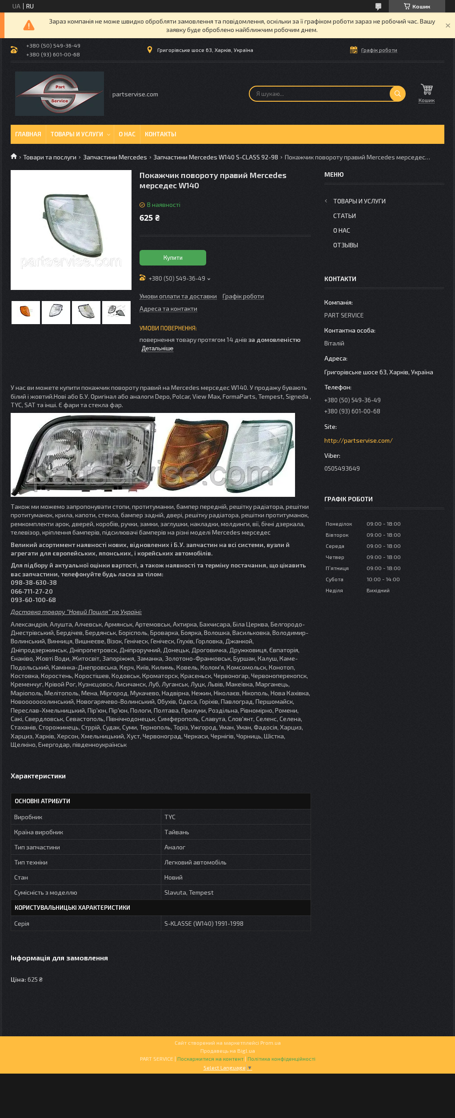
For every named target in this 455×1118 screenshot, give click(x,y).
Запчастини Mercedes (115, 157)
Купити (173, 257)
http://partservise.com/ (358, 440)
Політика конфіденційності (281, 1058)
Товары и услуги (77, 134)
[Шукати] (398, 94)
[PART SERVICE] (59, 93)
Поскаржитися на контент (210, 1058)
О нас (127, 134)
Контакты (160, 134)
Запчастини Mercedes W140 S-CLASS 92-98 (215, 157)
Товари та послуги (49, 157)
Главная (28, 134)
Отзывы (345, 245)
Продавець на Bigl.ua (227, 1050)
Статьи (344, 215)
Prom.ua (270, 1042)
